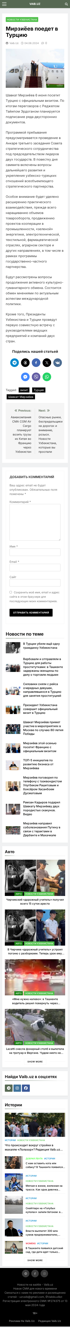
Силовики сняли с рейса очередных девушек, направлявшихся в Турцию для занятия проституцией (42, 689)
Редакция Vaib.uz (49, 1320)
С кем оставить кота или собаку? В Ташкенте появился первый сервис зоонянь (44, 1167)
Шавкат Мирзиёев (20, 397)
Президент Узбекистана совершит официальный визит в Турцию (40, 709)
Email (14, 561)
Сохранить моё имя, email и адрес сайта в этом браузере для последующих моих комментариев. (35, 597)
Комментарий (20, 502)
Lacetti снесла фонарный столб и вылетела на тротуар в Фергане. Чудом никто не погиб (35, 1053)
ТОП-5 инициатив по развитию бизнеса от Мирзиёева (38, 764)
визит (24, 390)
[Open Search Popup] (66, 4)
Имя (14, 546)
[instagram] (17, 1088)
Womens (31, 1243)
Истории (10, 1140)
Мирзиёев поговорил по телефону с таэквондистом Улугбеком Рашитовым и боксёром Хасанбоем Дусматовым (42, 785)
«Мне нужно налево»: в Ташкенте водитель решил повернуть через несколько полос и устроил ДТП (35, 1003)
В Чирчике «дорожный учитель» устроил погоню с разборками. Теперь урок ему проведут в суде (35, 953)
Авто (19, 894)
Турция (39, 390)
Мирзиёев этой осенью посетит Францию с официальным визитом (40, 747)
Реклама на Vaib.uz (22, 1320)
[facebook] (26, 1088)
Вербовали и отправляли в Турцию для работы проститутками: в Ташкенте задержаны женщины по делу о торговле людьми (43, 666)
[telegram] (9, 1088)
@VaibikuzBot (53, 1296)
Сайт (13, 577)
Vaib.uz (14, 43)
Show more (35, 1061)
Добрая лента (34, 1158)
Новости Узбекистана (22, 19)
